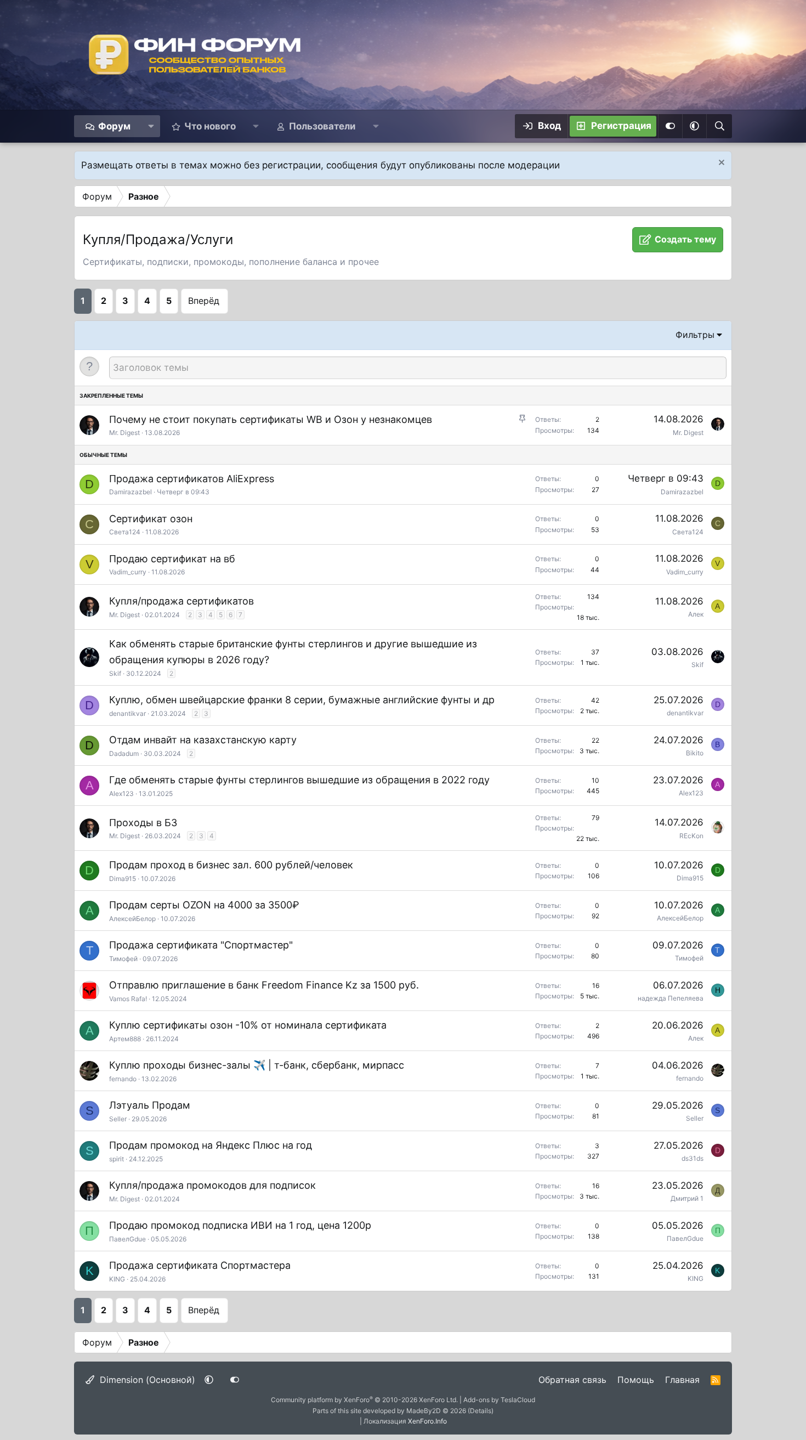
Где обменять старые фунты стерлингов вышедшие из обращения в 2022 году (299, 780)
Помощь (635, 1379)
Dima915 (122, 878)
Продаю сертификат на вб (172, 558)
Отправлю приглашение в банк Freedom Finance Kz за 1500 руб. (264, 985)
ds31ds (692, 1158)
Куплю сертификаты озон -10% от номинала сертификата (248, 1025)
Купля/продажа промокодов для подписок (212, 1185)
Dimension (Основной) (146, 1379)
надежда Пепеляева (670, 998)
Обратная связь (572, 1379)
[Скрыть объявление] (720, 164)
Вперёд (203, 300)
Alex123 (121, 793)
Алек (695, 614)
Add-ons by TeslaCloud (499, 1400)
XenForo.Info (427, 1421)
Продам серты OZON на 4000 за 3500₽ (204, 905)
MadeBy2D (423, 1411)
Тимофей (123, 959)
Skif (115, 673)
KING (117, 1279)
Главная (682, 1379)
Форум (114, 126)
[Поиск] (719, 126)
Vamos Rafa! (128, 999)
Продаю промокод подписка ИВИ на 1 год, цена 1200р (240, 1225)
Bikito (694, 753)
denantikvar (127, 713)
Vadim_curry (127, 572)
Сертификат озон (150, 518)
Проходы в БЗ (143, 822)
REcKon (691, 836)
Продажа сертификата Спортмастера (200, 1265)
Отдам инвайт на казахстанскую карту (203, 740)
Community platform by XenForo (364, 1400)
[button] (150, 126)
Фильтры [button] (695, 334)
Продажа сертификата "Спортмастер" (201, 945)
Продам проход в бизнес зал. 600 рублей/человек (231, 865)
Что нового (210, 126)
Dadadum (124, 753)
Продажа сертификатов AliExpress (191, 478)
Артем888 (125, 1039)
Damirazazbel (130, 492)
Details (480, 1411)
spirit (116, 1159)
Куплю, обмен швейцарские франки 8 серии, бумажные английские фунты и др (302, 699)
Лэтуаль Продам (149, 1105)
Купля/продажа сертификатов (181, 601)
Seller (118, 1119)
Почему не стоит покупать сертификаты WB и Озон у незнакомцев (270, 419)
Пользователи (322, 126)
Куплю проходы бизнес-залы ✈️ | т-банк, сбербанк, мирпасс (256, 1065)
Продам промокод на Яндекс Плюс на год (210, 1145)
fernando (123, 1079)
